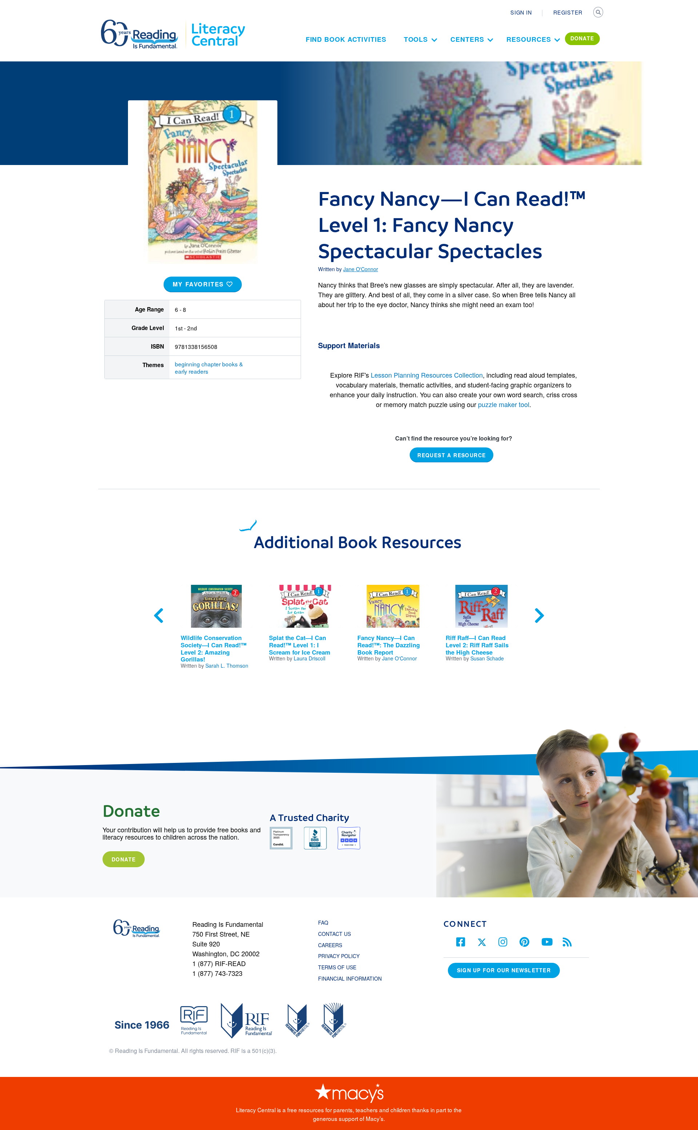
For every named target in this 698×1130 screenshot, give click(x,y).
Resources (528, 39)
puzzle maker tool (503, 404)
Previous (158, 615)
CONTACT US (336, 933)
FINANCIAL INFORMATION (350, 978)
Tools (416, 39)
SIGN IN (520, 12)
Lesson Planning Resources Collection (427, 374)
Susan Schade (487, 658)
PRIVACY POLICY (339, 956)
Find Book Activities (346, 39)
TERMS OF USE (341, 967)
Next (539, 615)
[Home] (144, 23)
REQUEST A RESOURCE (451, 455)
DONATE (582, 38)
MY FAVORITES (199, 284)
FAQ (323, 922)
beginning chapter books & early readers (209, 367)
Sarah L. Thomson (226, 665)
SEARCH (598, 13)
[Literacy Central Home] (218, 23)
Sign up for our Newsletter (504, 970)
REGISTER (567, 12)
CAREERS (330, 945)
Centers (467, 39)
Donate (124, 859)
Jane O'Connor (360, 269)
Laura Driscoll (309, 658)
